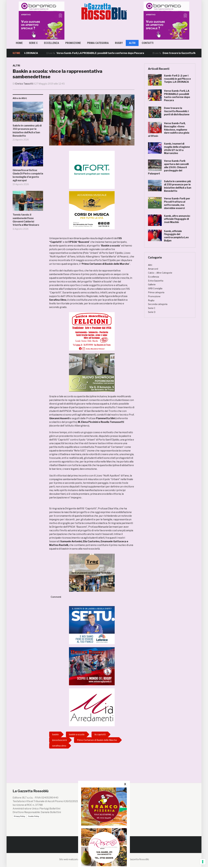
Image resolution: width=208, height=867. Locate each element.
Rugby (119, 42)
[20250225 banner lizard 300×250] (92, 210)
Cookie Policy (33, 816)
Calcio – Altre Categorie (160, 272)
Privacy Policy (19, 816)
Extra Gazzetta (155, 280)
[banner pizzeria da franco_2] (104, 806)
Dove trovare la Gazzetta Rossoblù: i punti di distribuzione (176, 111)
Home (19, 42)
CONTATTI (147, 42)
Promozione (73, 42)
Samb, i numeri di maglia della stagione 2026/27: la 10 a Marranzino (177, 148)
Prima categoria (98, 42)
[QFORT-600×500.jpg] (92, 169)
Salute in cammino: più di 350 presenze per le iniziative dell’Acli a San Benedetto (27, 130)
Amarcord (153, 268)
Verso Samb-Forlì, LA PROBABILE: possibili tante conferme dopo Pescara (81, 53)
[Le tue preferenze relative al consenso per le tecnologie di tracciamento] (203, 862)
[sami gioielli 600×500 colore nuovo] (92, 372)
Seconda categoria (157, 304)
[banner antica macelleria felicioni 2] (92, 331)
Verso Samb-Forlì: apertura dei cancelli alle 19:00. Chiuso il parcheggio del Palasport (168, 167)
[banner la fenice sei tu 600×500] (92, 624)
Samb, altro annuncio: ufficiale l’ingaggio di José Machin (177, 219)
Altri (132, 42)
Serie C (33, 42)
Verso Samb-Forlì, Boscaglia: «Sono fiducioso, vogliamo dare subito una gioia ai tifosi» (168, 129)
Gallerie (152, 284)
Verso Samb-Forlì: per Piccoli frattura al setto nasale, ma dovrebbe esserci (177, 203)
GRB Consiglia (155, 288)
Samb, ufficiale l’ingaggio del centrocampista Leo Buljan (176, 236)
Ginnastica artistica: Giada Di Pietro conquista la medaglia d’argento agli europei (28, 175)
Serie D (151, 312)
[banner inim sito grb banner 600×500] (41, 20)
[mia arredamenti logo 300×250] (92, 707)
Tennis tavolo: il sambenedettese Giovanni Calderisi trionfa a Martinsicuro (26, 219)
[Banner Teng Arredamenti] (92, 572)
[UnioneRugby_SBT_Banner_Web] (92, 666)
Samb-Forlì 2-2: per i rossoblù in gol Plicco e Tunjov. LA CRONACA (177, 78)
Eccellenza (51, 42)
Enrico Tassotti (24, 83)
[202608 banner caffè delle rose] (104, 847)
